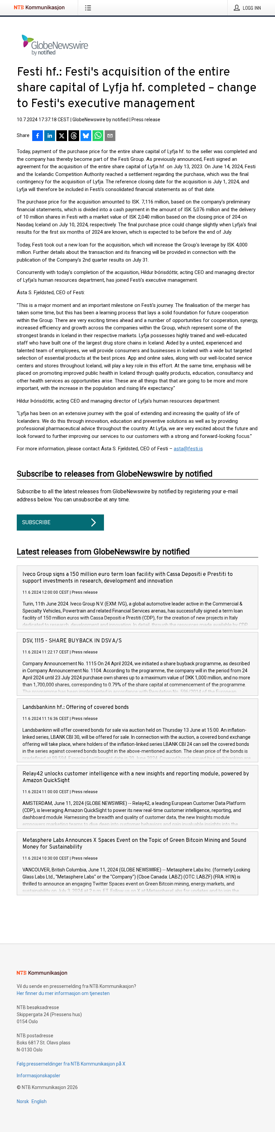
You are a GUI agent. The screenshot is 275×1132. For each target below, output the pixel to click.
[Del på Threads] (73, 136)
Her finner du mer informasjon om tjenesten (63, 993)
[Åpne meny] (89, 7)
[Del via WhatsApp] (98, 136)
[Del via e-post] (110, 136)
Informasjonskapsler (38, 1075)
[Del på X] (61, 136)
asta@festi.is (188, 449)
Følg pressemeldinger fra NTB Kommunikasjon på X (71, 1064)
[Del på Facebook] (37, 136)
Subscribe (36, 522)
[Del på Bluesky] (85, 136)
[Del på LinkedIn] (49, 136)
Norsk (23, 1101)
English (39, 1101)
